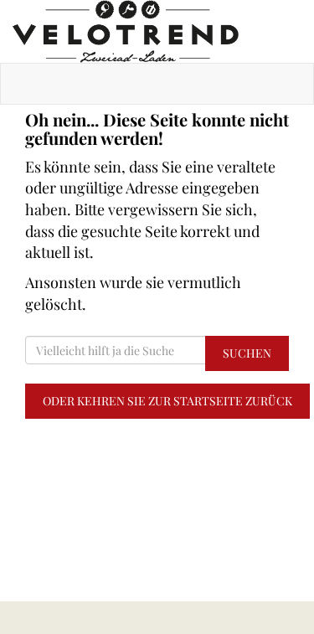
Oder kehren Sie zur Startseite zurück (167, 401)
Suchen (247, 353)
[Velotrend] (157, 31)
